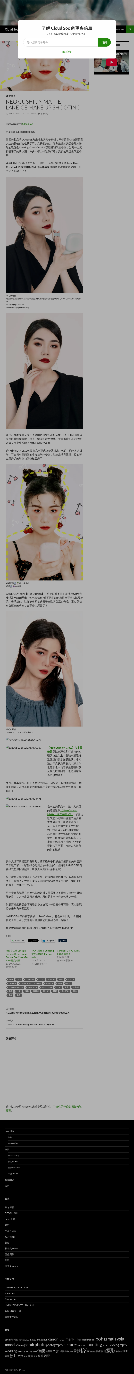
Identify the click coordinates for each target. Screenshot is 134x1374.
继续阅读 (67, 51)
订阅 (104, 42)
